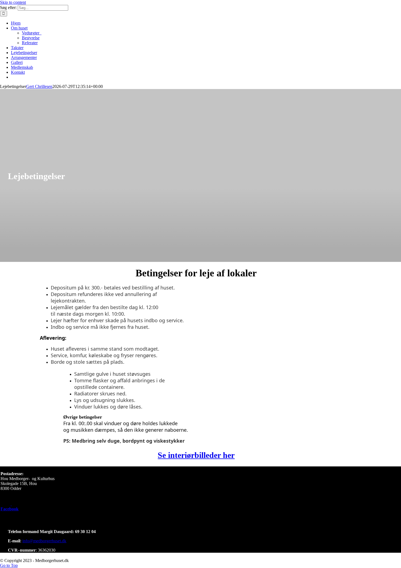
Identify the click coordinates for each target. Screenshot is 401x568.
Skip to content (13, 2)
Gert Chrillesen (39, 86)
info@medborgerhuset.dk (44, 541)
